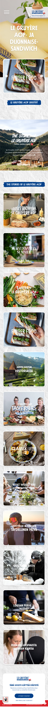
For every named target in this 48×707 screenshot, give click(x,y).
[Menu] (6, 12)
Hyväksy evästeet (24, 696)
